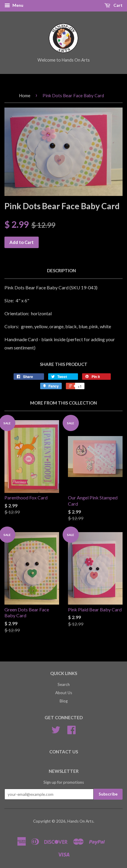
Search (64, 684)
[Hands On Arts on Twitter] (55, 732)
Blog (64, 701)
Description (61, 270)
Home (24, 95)
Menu (17, 5)
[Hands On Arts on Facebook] (71, 732)
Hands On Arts (80, 821)
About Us (63, 692)
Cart (118, 5)
